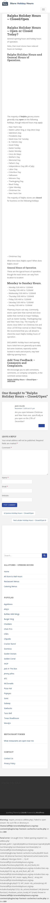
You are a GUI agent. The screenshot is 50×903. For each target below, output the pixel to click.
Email (5, 486)
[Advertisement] (25, 87)
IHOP (6, 663)
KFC (5, 678)
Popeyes (7, 693)
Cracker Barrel (10, 644)
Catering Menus (10, 586)
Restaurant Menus (11, 581)
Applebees (8, 604)
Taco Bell (8, 713)
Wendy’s (7, 723)
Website (5, 495)
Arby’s (6, 609)
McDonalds (8, 683)
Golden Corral (9, 658)
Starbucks (8, 708)
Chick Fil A (8, 629)
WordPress (40, 813)
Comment (7, 447)
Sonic (6, 698)
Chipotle (7, 639)
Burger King (9, 619)
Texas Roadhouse (11, 718)
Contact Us (8, 758)
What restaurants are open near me (19, 741)
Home (6, 571)
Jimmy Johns (9, 673)
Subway (7, 703)
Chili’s (6, 634)
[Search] (44, 555)
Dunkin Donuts (10, 654)
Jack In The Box (10, 668)
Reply (41, 425)
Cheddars (8, 624)
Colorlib (24, 813)
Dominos (8, 649)
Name (5, 477)
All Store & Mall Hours (13, 576)
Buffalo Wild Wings (11, 614)
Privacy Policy (9, 763)
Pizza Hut (8, 688)
